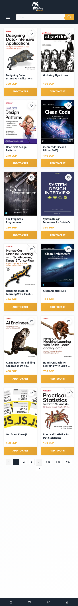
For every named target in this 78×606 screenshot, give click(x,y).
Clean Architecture (54, 290)
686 (58, 461)
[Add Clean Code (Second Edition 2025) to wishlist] (68, 106)
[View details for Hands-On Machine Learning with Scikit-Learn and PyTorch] (57, 337)
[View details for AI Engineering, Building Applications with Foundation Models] (20, 337)
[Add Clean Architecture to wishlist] (68, 249)
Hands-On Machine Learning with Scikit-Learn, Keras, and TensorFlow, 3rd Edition (19, 292)
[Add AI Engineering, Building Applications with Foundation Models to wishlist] (31, 321)
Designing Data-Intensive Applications (19, 77)
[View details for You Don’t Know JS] (20, 409)
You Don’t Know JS (16, 434)
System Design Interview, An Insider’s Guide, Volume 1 (56, 220)
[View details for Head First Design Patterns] (20, 122)
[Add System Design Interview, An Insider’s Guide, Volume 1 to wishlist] (68, 177)
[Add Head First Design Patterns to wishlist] (31, 106)
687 (68, 461)
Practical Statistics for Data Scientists (56, 436)
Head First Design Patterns (16, 148)
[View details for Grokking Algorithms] (57, 50)
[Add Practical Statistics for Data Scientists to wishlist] (68, 393)
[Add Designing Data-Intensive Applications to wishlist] (31, 34)
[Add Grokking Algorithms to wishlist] (68, 34)
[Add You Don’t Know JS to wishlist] (31, 393)
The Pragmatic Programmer (14, 220)
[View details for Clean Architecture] (57, 265)
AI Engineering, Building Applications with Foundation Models (20, 364)
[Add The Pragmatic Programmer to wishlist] (31, 177)
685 (48, 461)
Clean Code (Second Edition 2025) (54, 148)
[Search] (69, 17)
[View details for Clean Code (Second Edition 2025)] (57, 122)
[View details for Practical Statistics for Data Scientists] (57, 409)
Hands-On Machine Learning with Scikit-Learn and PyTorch (55, 364)
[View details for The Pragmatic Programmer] (20, 193)
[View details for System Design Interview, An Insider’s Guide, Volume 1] (57, 193)
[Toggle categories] (8, 18)
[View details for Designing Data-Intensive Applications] (20, 50)
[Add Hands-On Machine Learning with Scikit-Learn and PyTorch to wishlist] (68, 321)
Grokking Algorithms (55, 75)
